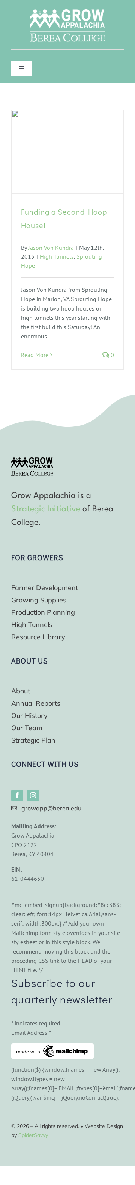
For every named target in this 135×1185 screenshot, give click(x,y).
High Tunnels (57, 256)
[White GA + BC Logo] (67, 12)
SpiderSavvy (33, 1135)
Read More (34, 355)
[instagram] (33, 795)
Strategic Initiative (45, 509)
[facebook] (17, 795)
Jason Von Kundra (51, 247)
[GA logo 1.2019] (32, 460)
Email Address (31, 1032)
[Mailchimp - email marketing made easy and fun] (52, 1048)
